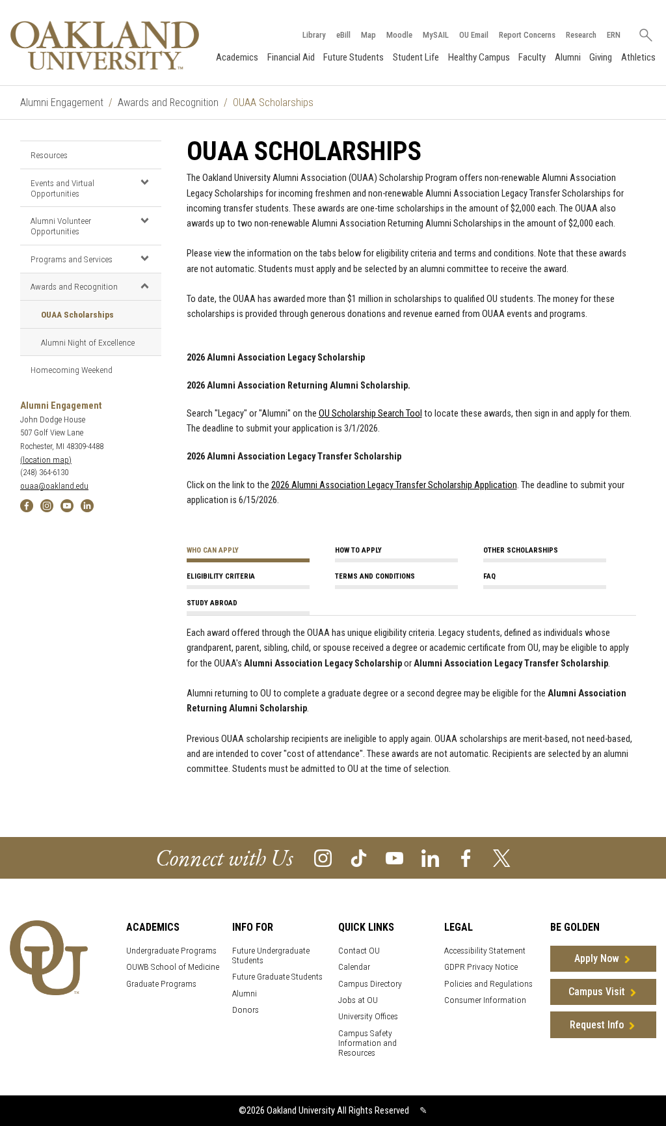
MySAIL (436, 35)
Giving (600, 57)
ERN (613, 35)
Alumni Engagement (61, 102)
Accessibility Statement (485, 950)
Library (314, 35)
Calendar (354, 967)
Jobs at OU (358, 1000)
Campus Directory (370, 984)
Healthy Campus (479, 57)
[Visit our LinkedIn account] (430, 857)
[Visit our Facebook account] (466, 857)
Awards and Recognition (168, 102)
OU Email (473, 35)
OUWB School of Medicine (172, 967)
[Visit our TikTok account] (358, 857)
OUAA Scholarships (77, 314)
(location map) (46, 460)
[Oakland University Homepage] (104, 45)
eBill (343, 35)
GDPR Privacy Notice (481, 967)
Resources (49, 155)
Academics (237, 57)
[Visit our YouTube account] (394, 857)
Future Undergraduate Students (271, 955)
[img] (26, 505)
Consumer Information (485, 1000)
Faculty (532, 57)
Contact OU (359, 950)
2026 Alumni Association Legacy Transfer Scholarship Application (394, 485)
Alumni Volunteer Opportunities (61, 225)
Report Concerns (527, 35)
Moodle (399, 35)
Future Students (353, 57)
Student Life (416, 57)
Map (368, 35)
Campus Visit (596, 991)
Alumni (568, 57)
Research (581, 35)
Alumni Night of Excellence (88, 342)
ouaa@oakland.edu (54, 486)
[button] (145, 182)
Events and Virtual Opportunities (62, 188)
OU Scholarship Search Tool (370, 413)
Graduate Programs (161, 984)
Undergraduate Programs (171, 950)
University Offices (368, 1016)
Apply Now (596, 958)
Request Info (597, 1025)
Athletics (638, 57)
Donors (245, 1010)
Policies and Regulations (488, 984)
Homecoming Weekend (72, 369)
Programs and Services (72, 259)
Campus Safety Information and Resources (367, 1043)
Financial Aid (291, 57)
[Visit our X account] (502, 857)
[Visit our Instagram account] (323, 857)
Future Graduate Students (277, 977)
